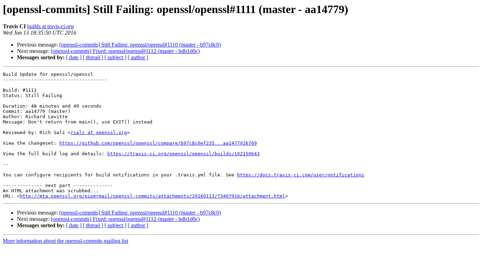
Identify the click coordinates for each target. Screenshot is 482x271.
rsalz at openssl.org (99, 132)
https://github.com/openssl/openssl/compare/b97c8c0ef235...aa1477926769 (158, 143)
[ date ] (74, 57)
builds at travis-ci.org (50, 26)
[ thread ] (93, 57)
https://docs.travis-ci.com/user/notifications (300, 174)
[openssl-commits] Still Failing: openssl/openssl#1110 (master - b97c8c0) (140, 45)
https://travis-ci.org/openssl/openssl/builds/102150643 (183, 153)
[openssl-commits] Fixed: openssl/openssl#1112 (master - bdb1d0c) (125, 51)
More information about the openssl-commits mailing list (65, 241)
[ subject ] (115, 57)
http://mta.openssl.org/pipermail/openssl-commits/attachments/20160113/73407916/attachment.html (152, 196)
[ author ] (138, 57)
